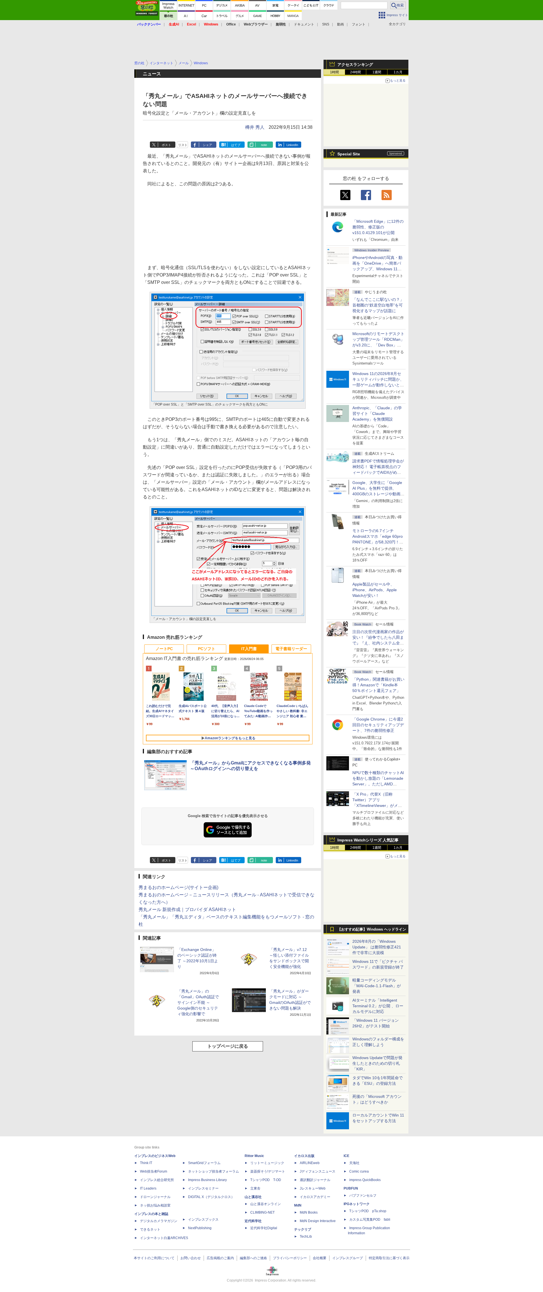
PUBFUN (351, 1188)
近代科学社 (253, 1221)
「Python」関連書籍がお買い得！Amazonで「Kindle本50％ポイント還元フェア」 (378, 685)
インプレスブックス (203, 1220)
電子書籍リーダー (291, 648)
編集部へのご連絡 (253, 1258)
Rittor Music (254, 1156)
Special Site (348, 154)
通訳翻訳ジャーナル (315, 1180)
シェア (207, 145)
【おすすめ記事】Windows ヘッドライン (371, 929)
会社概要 (319, 1258)
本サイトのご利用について (154, 1258)
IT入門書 (249, 648)
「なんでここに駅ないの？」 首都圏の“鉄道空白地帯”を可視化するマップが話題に (380, 305)
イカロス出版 (304, 1156)
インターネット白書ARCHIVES (164, 1238)
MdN (297, 1205)
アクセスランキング (355, 64)
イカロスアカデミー (315, 1197)
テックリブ (302, 1229)
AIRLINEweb (310, 1163)
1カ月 (398, 72)
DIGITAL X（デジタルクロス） (211, 1197)
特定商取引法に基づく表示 (389, 1258)
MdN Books (309, 1212)
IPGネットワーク (357, 1204)
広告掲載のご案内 (220, 1258)
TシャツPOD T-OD (265, 1180)
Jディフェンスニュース (317, 1171)
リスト (183, 145)
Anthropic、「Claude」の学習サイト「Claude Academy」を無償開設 (377, 413)
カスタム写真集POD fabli (369, 1220)
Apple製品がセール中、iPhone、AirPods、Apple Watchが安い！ (374, 590)
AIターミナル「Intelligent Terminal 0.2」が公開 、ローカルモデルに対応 (377, 1006)
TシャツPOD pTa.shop (367, 1211)
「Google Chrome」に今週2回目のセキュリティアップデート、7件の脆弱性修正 (378, 725)
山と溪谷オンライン (265, 1204)
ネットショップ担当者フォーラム (213, 1171)
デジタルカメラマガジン (158, 1221)
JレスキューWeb (313, 1188)
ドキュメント (304, 24)
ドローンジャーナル (155, 1197)
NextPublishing (200, 1228)
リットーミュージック (267, 1163)
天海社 (354, 1163)
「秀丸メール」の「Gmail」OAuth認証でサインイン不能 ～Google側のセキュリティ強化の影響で (198, 1002)
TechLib (306, 1237)
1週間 (376, 72)
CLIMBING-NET (262, 1212)
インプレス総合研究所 (157, 1180)
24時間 (355, 72)
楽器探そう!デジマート (267, 1171)
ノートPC (164, 648)
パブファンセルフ (362, 1195)
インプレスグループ (347, 1258)
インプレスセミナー (203, 1188)
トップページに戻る (227, 1046)
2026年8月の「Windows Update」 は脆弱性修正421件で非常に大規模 (376, 947)
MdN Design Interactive (318, 1221)
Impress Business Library (207, 1180)
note (264, 145)
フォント (358, 24)
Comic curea (359, 1171)
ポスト (166, 145)
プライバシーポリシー (290, 1258)
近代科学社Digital (263, 1228)
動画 (340, 24)
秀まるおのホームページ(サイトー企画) (178, 887)
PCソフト (206, 648)
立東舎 (255, 1188)
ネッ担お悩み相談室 (155, 1205)
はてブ (235, 145)
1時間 (334, 72)
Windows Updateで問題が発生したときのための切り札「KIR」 (377, 1063)
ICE (346, 1156)
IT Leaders (148, 1188)
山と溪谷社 (253, 1197)
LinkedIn (292, 145)
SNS (325, 24)
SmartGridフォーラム (204, 1163)
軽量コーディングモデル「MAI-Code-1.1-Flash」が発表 (376, 986)
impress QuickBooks (365, 1180)
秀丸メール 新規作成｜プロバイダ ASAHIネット (187, 909)
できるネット (150, 1229)
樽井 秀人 (254, 127)
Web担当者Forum (153, 1171)
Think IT (146, 1163)
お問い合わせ (190, 1258)
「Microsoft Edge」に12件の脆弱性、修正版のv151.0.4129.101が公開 (378, 227)
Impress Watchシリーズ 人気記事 (367, 840)
